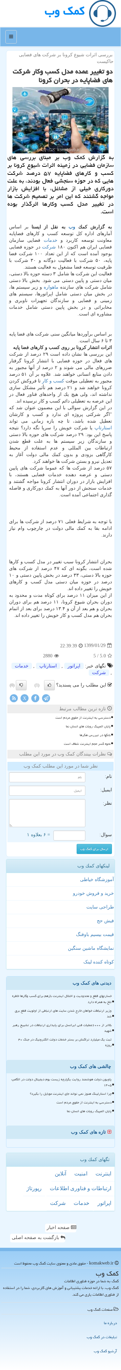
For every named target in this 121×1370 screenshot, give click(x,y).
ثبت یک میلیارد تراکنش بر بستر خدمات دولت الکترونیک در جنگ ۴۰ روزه (65, 1042)
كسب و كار (53, 380)
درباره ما (110, 1323)
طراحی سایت (100, 907)
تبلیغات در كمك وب (102, 1337)
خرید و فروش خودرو (93, 893)
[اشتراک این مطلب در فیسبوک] (35, 697)
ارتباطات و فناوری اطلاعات (80, 1188)
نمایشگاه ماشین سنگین (91, 948)
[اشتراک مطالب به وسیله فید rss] (13, 697)
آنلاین (60, 1173)
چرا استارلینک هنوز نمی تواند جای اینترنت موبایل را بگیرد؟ (71, 1093)
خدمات (50, 240)
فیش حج (105, 920)
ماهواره (51, 287)
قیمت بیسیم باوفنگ (95, 934)
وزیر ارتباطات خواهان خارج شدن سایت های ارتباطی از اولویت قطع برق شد (63, 1013)
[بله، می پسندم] (49, 685)
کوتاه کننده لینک (98, 961)
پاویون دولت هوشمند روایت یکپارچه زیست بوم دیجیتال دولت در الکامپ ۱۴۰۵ (61, 1082)
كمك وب (64, 11)
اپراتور (74, 665)
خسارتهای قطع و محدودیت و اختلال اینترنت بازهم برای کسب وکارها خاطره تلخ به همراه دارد (62, 999)
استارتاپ (103, 427)
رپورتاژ (34, 1188)
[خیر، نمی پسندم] (21, 685)
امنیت (80, 1173)
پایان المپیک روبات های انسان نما (88, 726)
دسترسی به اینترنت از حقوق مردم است (83, 717)
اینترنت (103, 1173)
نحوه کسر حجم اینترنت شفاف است (87, 743)
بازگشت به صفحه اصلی (36, 1237)
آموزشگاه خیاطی (97, 879)
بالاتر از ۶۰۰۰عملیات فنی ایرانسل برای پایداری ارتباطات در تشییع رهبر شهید (62, 1028)
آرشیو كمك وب (105, 1351)
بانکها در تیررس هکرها (95, 735)
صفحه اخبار (59, 1227)
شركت (49, 246)
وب (72, 226)
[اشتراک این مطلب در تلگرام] (46, 697)
